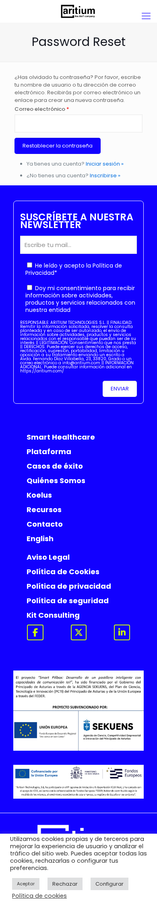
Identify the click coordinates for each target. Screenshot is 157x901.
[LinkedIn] (122, 632)
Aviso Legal (48, 557)
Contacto (45, 524)
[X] (79, 632)
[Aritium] (78, 11)
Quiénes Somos (56, 480)
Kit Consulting (53, 615)
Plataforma (49, 451)
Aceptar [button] (26, 883)
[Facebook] (35, 632)
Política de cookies (39, 895)
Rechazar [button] (65, 884)
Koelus (39, 495)
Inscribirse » (105, 175)
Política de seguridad (68, 601)
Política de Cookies (63, 572)
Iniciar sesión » (105, 164)
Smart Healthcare (61, 437)
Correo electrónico (41, 109)
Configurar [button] (109, 884)
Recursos (44, 509)
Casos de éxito (55, 466)
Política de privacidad (69, 586)
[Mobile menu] (146, 16)
